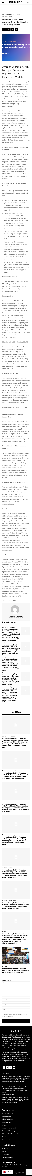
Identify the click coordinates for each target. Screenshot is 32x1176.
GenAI (4, 657)
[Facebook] (4, 29)
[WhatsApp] (16, 29)
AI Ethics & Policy (7, 687)
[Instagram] (7, 1067)
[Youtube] (14, 1067)
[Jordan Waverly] (16, 609)
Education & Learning (8, 627)
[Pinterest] (12, 29)
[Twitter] (8, 29)
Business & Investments (9, 643)
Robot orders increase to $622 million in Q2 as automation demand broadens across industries (15, 970)
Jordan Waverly (9, 14)
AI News (4, 966)
